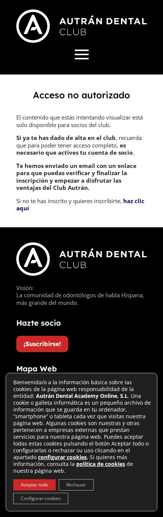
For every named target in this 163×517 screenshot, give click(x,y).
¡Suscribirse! (42, 344)
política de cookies (100, 463)
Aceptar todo (34, 484)
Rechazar (76, 484)
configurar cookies (62, 457)
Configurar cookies (41, 498)
